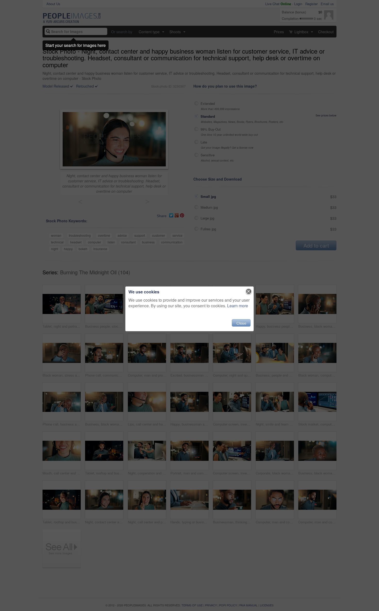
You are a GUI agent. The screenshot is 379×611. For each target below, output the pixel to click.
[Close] (248, 291)
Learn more (237, 306)
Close (241, 323)
